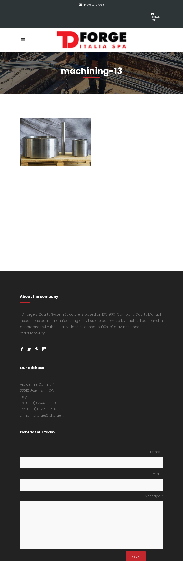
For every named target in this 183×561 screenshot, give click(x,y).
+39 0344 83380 (155, 17)
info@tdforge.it (93, 5)
